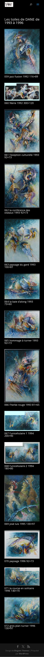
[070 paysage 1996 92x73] (22, 558)
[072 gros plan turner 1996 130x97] (22, 622)
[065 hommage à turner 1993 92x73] (22, 337)
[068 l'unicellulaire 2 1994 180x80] (22, 463)
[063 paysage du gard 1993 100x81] (22, 261)
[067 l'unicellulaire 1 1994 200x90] (22, 430)
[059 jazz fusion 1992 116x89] (22, 73)
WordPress (24, 653)
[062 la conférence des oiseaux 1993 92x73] (22, 207)
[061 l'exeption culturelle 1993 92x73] (22, 152)
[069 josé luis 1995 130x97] (22, 521)
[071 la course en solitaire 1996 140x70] (22, 585)
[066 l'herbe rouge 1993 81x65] (22, 401)
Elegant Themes (21, 650)
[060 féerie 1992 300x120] (22, 100)
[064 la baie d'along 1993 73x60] (22, 298)
